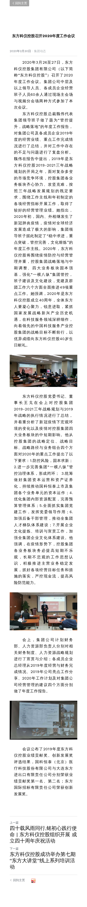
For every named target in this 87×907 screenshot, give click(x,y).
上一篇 (14, 822)
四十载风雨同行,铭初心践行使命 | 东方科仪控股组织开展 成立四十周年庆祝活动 (43, 834)
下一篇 (14, 848)
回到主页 (21, 3)
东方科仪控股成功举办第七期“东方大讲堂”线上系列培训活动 (43, 860)
